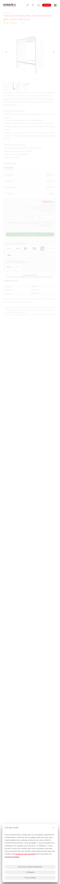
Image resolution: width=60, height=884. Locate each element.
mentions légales (12, 857)
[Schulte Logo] (9, 5)
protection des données (25, 854)
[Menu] (55, 5)
